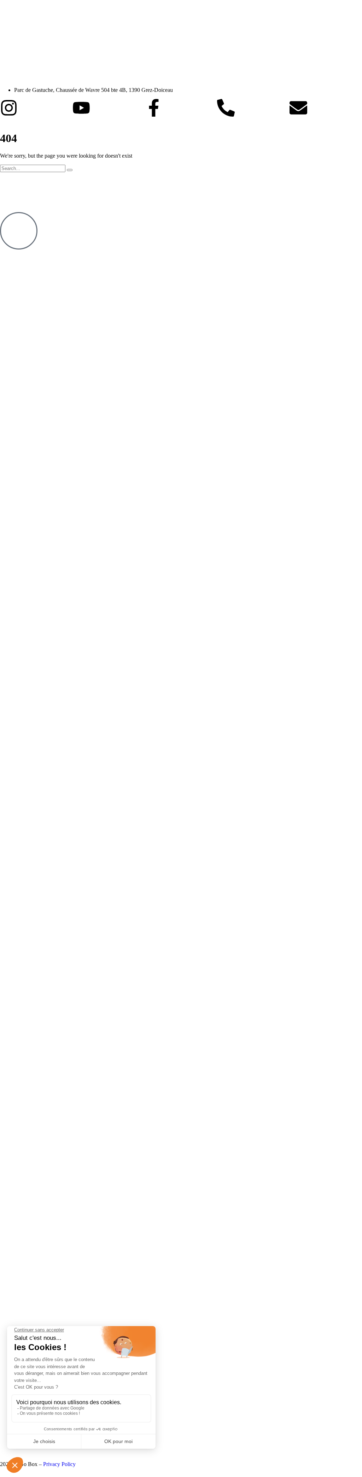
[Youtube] (81, 108)
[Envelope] (298, 108)
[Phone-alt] (226, 108)
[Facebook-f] (154, 108)
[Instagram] (9, 108)
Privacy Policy (59, 1464)
